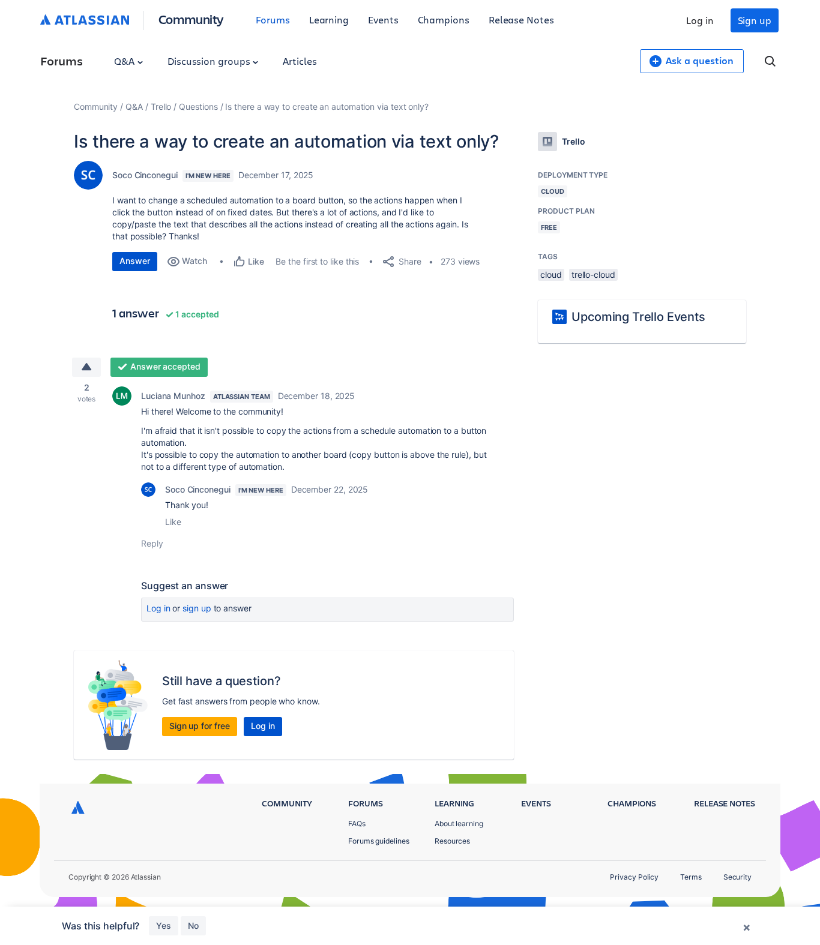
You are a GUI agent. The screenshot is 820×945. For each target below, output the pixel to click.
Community (191, 19)
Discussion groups (210, 61)
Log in (700, 20)
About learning (459, 823)
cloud (551, 274)
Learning (329, 19)
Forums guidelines (378, 840)
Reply (152, 543)
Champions (443, 19)
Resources (452, 840)
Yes (163, 925)
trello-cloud (593, 274)
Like (173, 522)
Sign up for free (199, 726)
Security (737, 876)
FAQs (357, 823)
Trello (161, 106)
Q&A (125, 61)
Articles (299, 61)
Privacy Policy (634, 876)
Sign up (754, 20)
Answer (134, 261)
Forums (273, 19)
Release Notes (521, 19)
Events (383, 19)
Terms (691, 876)
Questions (198, 106)
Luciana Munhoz (173, 396)
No (193, 925)
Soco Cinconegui (145, 175)
